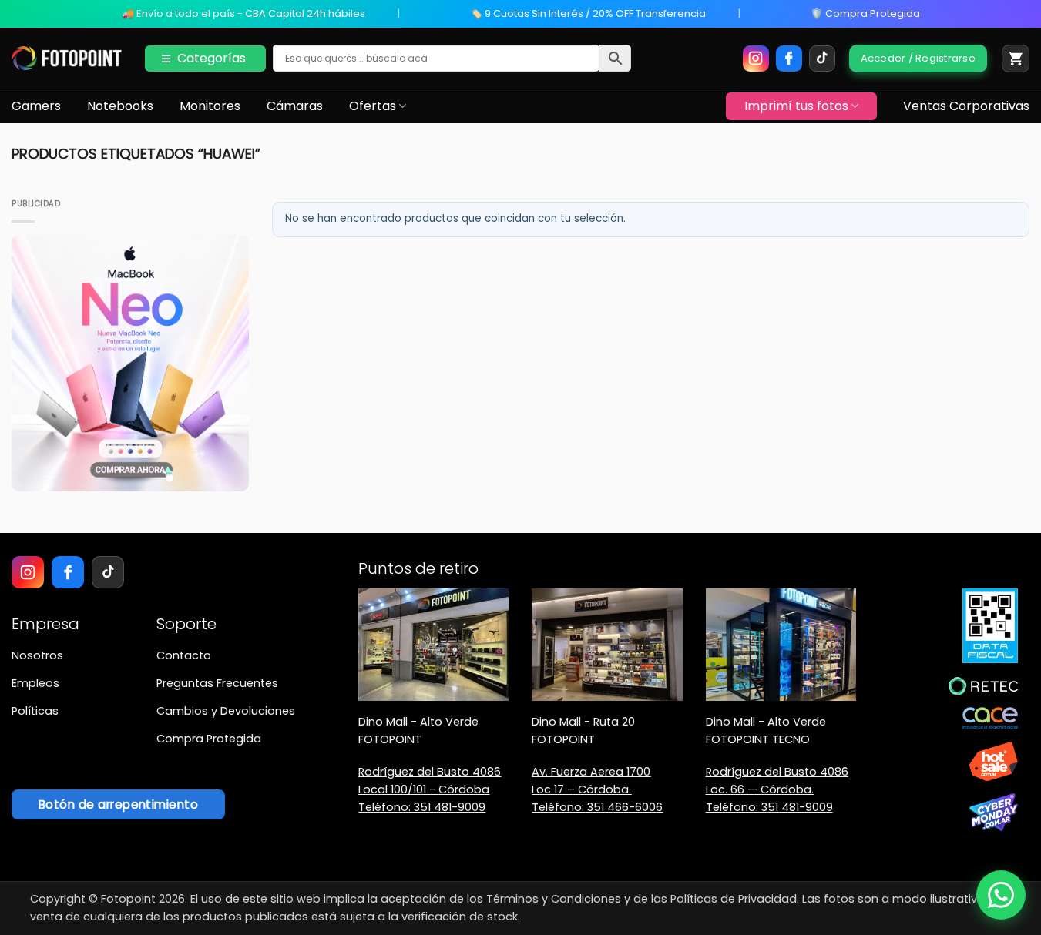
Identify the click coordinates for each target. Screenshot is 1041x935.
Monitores (210, 106)
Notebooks (120, 106)
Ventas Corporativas (966, 106)
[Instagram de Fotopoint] (756, 58)
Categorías (211, 58)
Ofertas (372, 106)
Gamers (36, 106)
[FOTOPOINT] (67, 58)
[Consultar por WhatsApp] (1001, 895)
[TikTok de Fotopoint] (822, 58)
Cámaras (295, 106)
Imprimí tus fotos (796, 106)
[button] (1015, 58)
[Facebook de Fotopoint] (789, 58)
